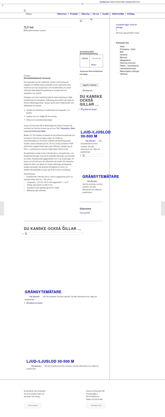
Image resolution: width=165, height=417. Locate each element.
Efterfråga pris (87, 90)
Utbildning (123, 74)
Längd (84, 58)
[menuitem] (61, 13)
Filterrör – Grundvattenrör (129, 65)
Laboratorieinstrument (128, 68)
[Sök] (138, 13)
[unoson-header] (28, 13)
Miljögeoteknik (125, 60)
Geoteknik (123, 54)
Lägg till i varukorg (89, 85)
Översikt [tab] (27, 75)
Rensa (93, 64)
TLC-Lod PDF (85, 213)
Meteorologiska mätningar (129, 71)
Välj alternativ (90, 140)
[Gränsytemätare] (2, 208)
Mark (122, 52)
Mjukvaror (123, 57)
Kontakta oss (104, 2)
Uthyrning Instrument (127, 63)
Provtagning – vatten (127, 49)
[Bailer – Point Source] (163, 208)
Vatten (122, 46)
